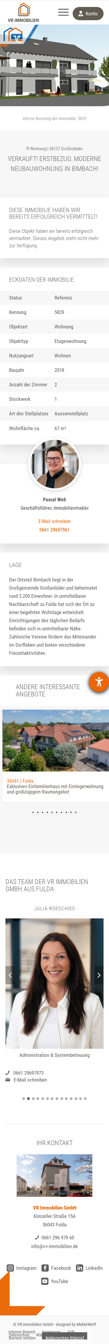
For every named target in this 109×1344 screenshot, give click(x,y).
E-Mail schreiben (30, 1080)
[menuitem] (60, 12)
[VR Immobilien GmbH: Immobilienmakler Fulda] (23, 12)
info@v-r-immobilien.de (54, 1246)
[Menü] (60, 12)
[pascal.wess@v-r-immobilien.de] (54, 521)
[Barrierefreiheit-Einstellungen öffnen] (99, 682)
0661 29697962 (28, 1073)
